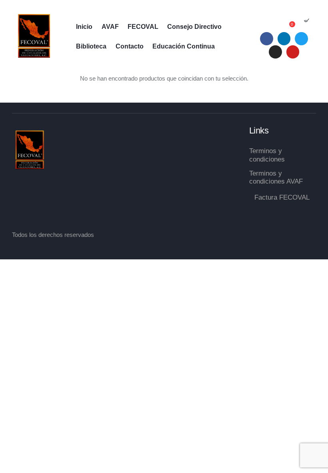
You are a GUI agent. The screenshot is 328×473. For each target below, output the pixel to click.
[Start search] (306, 22)
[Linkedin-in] (284, 38)
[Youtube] (293, 52)
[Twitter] (301, 38)
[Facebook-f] (266, 38)
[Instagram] (275, 52)
